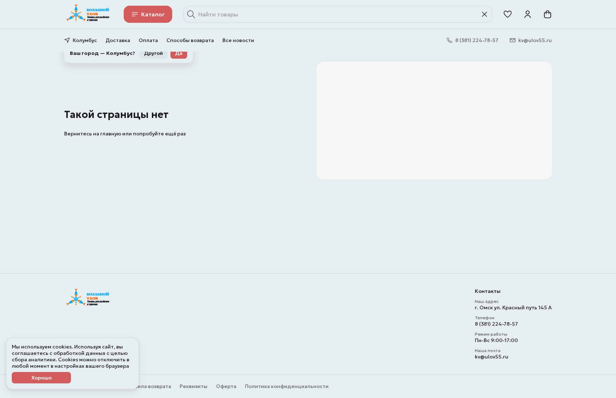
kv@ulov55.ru (491, 356)
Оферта (226, 386)
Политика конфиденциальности (287, 386)
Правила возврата (148, 386)
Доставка (118, 40)
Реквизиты (193, 386)
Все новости (238, 40)
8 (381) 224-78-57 (496, 324)
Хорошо (41, 377)
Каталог (153, 14)
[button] (507, 14)
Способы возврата (190, 40)
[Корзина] (547, 14)
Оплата (148, 40)
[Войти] (527, 14)
